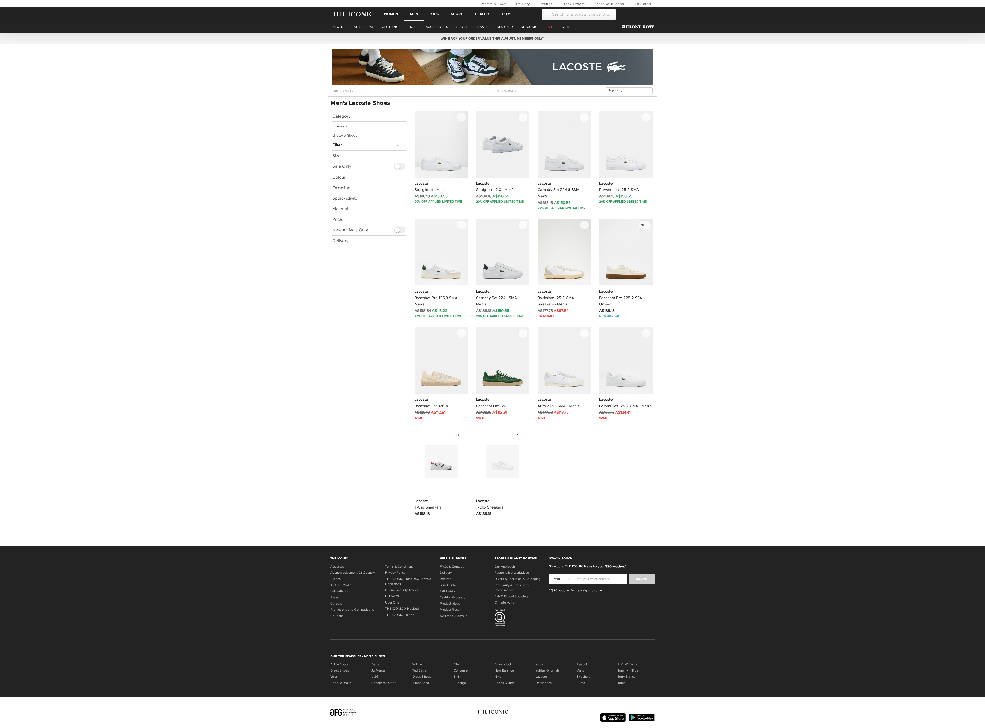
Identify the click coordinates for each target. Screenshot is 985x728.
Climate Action (505, 602)
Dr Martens (544, 683)
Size (336, 155)
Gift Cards (641, 4)
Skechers (583, 676)
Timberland (420, 683)
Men (414, 14)
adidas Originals (548, 670)
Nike (498, 676)
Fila (456, 664)
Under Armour (340, 683)
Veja (333, 676)
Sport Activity (345, 198)
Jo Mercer (378, 670)
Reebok (582, 664)
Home (507, 14)
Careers (336, 603)
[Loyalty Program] (639, 27)
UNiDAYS (392, 596)
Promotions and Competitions (352, 609)
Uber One (392, 602)
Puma (581, 683)
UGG (375, 676)
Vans (580, 670)
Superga (460, 683)
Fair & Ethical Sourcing (511, 596)
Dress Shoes (339, 670)
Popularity (615, 90)
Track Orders (573, 4)
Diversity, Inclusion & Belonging (517, 579)
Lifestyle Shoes (344, 135)
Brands (335, 579)
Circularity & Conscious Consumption (512, 587)
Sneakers (339, 126)
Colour (339, 177)
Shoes (347, 90)
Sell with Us (339, 591)
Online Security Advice (401, 590)
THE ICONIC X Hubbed (402, 608)
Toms (621, 683)
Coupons (337, 616)
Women (391, 14)
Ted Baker (419, 670)
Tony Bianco (626, 676)
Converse (461, 670)
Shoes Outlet (504, 683)
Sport (457, 14)
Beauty (482, 14)
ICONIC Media (341, 585)
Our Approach (505, 566)
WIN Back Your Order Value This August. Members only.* (492, 38)
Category (341, 116)
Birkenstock (503, 664)
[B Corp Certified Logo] (520, 618)
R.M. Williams (627, 664)
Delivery (522, 4)
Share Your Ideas (608, 4)
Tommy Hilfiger (628, 670)
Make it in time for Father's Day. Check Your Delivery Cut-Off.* (492, 38)
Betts (375, 664)
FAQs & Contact (452, 566)
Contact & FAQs (492, 4)
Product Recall (450, 609)
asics (539, 664)
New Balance (504, 670)
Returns (545, 4)
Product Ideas (450, 603)
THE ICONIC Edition (399, 615)
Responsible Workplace (512, 572)
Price (337, 219)
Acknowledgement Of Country (352, 572)
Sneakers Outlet (383, 683)
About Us (337, 566)
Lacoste (541, 676)
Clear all (399, 145)
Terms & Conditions (399, 566)
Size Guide (448, 585)
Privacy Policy (395, 572)
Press (334, 597)
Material (340, 208)
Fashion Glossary (452, 597)
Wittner (417, 664)
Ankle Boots (339, 664)
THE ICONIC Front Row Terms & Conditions (408, 581)
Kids (434, 14)
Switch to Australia (453, 616)
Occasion (341, 187)
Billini (458, 676)
